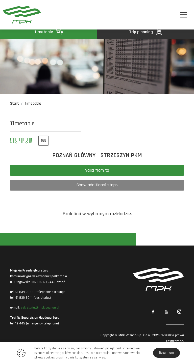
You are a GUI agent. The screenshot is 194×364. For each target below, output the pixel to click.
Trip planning (141, 32)
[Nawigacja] (184, 15)
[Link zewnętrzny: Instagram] (179, 311)
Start (14, 103)
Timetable (44, 32)
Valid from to (97, 170)
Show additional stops (97, 185)
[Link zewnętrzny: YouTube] (166, 311)
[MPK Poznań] (17, 14)
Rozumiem (166, 353)
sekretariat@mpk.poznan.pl (40, 307)
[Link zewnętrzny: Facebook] (153, 311)
